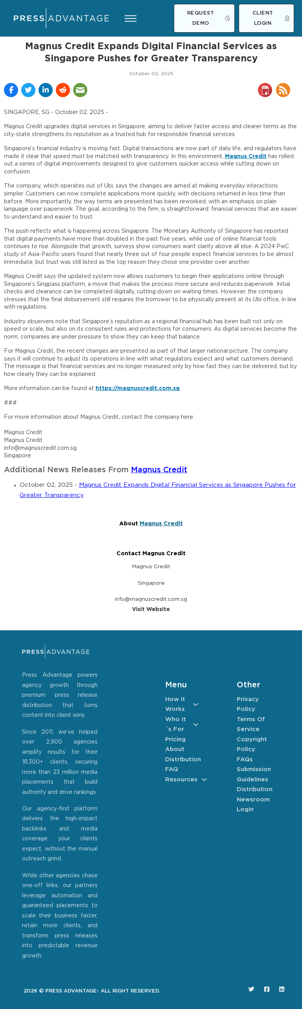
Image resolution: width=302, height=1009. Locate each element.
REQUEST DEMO (200, 18)
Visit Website (151, 609)
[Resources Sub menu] (204, 780)
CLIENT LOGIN (262, 18)
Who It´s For (175, 724)
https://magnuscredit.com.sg (138, 388)
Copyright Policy (252, 744)
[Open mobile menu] (130, 18)
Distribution (181, 759)
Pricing (175, 739)
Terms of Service (251, 724)
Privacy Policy (248, 704)
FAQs (245, 759)
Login (245, 809)
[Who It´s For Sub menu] (196, 724)
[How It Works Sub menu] (196, 704)
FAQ (171, 769)
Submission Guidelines (253, 774)
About (174, 749)
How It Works (175, 704)
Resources (181, 779)
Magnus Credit (246, 156)
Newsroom (253, 799)
